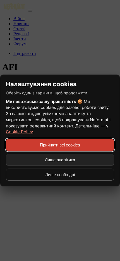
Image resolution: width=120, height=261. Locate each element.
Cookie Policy (19, 131)
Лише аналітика (60, 159)
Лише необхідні (60, 174)
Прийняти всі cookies (60, 145)
